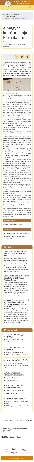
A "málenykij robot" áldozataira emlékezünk (14, 374)
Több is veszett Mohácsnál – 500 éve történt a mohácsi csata (15, 253)
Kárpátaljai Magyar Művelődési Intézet (17, 233)
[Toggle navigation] (29, 7)
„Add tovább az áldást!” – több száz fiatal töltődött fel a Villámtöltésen (16, 278)
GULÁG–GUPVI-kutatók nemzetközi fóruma (13, 386)
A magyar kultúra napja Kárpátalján (14, 335)
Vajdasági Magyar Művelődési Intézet (16, 420)
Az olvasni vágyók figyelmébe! (16, 360)
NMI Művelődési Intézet (10, 437)
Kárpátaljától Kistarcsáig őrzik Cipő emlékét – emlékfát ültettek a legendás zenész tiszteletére (16, 303)
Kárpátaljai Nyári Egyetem (15, 398)
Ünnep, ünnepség (10, 16)
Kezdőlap (5, 14)
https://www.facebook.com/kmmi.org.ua (19, 208)
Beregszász (12, 44)
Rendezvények (15, 14)
